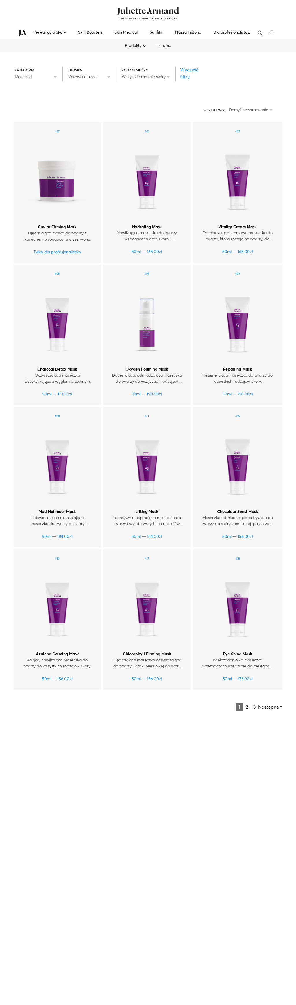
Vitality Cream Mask (237, 227)
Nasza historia (188, 32)
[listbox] (37, 77)
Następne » (270, 707)
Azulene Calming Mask (57, 654)
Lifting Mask (146, 512)
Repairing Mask (237, 369)
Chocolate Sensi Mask (237, 512)
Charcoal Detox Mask (57, 369)
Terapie (164, 46)
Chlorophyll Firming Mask (147, 654)
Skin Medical (126, 32)
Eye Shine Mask (237, 654)
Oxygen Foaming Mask (146, 369)
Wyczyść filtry (189, 73)
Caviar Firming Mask (57, 227)
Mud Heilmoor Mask (57, 512)
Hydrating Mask (147, 227)
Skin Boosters (90, 32)
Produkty (134, 46)
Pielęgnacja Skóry (50, 32)
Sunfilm (156, 32)
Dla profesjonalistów (232, 32)
